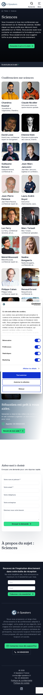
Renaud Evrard (29, 289)
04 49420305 (22, 652)
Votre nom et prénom (12, 479)
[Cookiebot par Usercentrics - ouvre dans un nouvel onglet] (31, 304)
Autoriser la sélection (21, 382)
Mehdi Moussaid (10, 257)
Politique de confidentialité (21, 680)
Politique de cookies (21, 683)
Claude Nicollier (29, 102)
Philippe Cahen (9, 289)
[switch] (38, 347)
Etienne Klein (28, 135)
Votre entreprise (10, 502)
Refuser (21, 389)
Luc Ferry (6, 228)
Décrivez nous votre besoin (14, 510)
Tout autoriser (21, 375)
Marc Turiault (28, 228)
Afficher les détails (30, 368)
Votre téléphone (10, 495)
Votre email (8, 487)
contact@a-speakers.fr (21, 675)
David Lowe (7, 135)
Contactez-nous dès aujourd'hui (23, 646)
